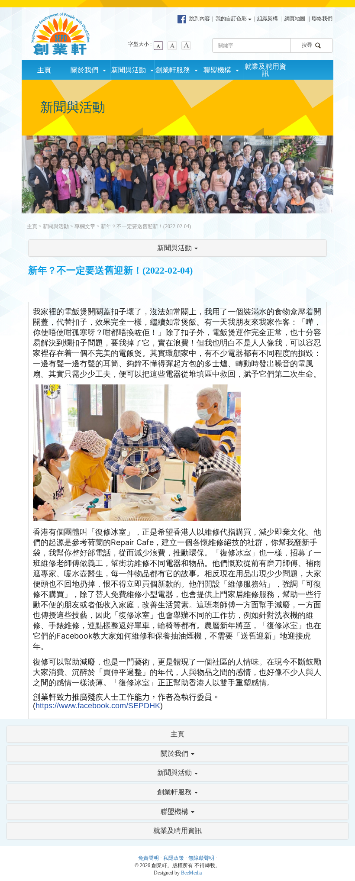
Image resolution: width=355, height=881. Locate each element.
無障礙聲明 (201, 858)
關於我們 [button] (86, 70)
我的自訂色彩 (232, 19)
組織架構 (267, 19)
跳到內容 (199, 19)
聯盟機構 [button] (219, 70)
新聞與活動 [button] (130, 70)
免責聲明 (148, 858)
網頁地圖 (294, 19)
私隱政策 (173, 858)
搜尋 (307, 45)
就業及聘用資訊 (265, 70)
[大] (186, 45)
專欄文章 (84, 226)
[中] (172, 45)
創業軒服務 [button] (174, 70)
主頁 (44, 70)
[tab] (177, 248)
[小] (158, 45)
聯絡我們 (322, 19)
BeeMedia (191, 873)
